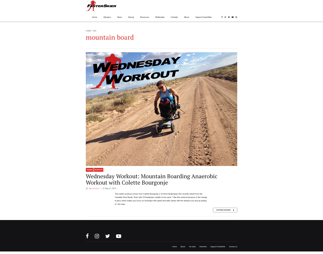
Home (94, 17)
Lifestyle (174, 17)
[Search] (236, 17)
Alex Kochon (93, 188)
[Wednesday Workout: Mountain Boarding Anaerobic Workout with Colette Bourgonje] (161, 109)
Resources (144, 17)
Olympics (107, 17)
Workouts (99, 170)
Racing (131, 17)
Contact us (233, 247)
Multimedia (159, 17)
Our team (192, 247)
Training (90, 170)
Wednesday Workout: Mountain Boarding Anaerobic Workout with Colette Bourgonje (151, 179)
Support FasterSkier (203, 17)
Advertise (203, 247)
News (119, 17)
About (186, 17)
